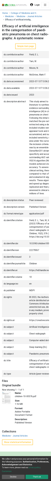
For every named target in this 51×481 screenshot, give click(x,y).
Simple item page (25, 46)
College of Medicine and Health (24, 13)
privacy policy (34, 467)
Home (5, 13)
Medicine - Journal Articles (29, 16)
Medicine (9, 16)
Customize (7, 471)
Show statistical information (17, 442)
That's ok (37, 477)
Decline (13, 477)
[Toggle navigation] (45, 5)
